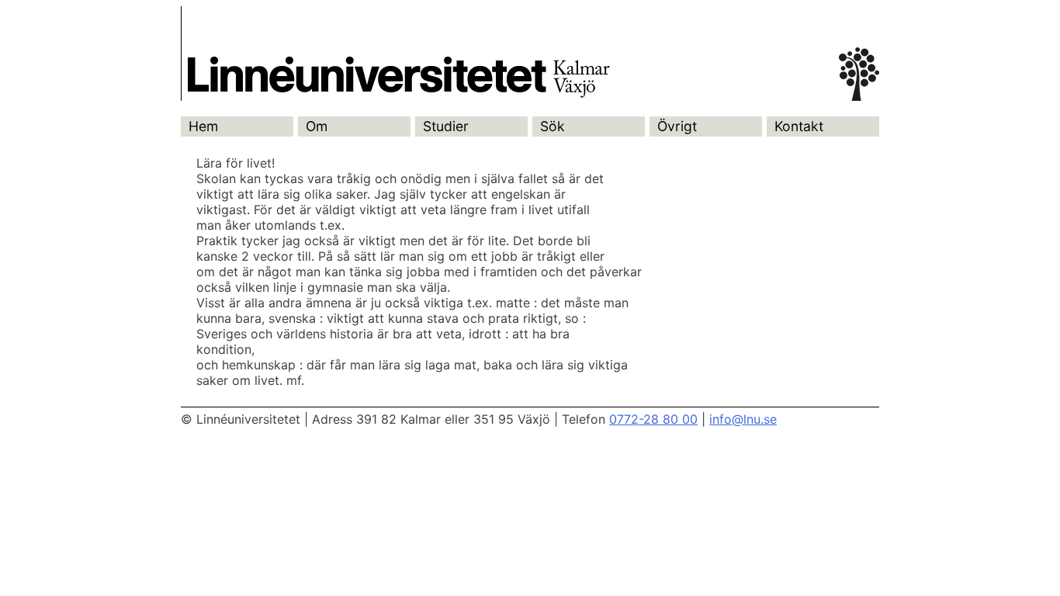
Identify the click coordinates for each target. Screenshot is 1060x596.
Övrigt (677, 126)
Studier (446, 126)
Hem (203, 126)
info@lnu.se (743, 419)
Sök (552, 126)
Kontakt (798, 126)
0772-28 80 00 (653, 419)
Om (316, 126)
